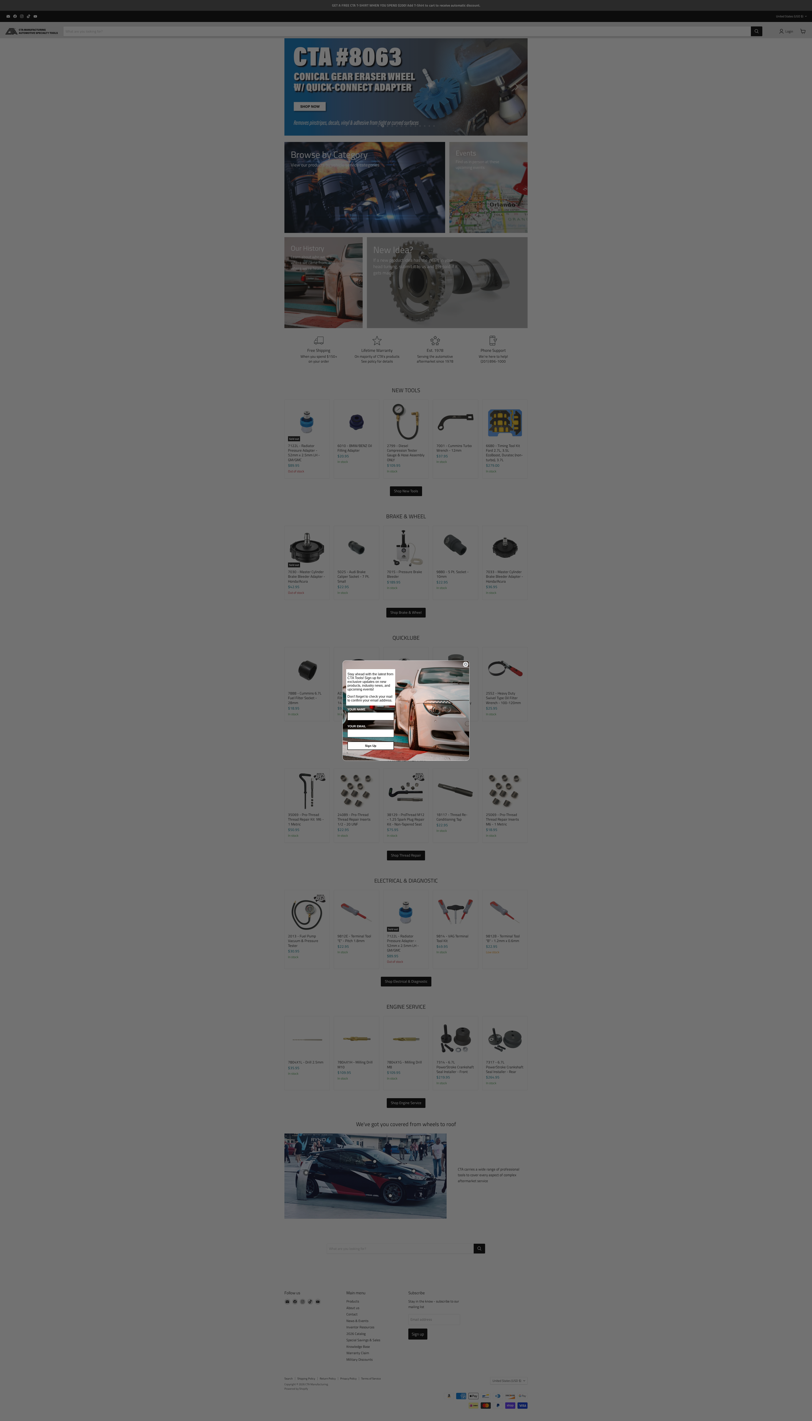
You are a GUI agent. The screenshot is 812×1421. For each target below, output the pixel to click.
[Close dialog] (466, 664)
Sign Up (370, 745)
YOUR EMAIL (356, 726)
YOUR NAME (356, 709)
